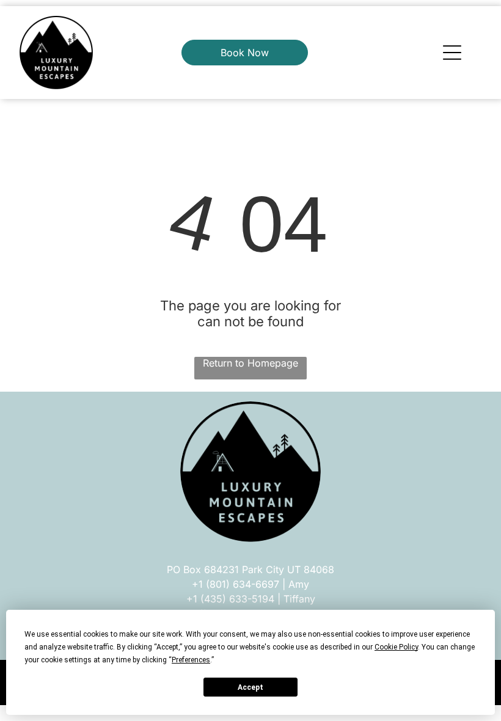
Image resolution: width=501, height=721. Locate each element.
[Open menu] (452, 52)
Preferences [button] (191, 660)
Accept (250, 687)
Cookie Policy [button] (396, 647)
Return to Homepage (250, 363)
